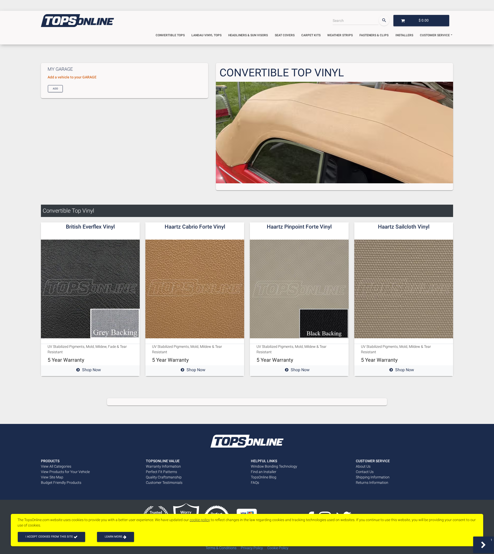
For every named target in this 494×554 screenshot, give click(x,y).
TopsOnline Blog (263, 477)
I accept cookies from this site (49, 536)
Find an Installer (263, 472)
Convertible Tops (170, 35)
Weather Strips (340, 35)
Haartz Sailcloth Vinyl (403, 227)
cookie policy (200, 520)
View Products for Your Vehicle (65, 472)
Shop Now (91, 369)
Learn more (114, 536)
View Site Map (52, 477)
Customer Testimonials (164, 482)
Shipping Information (373, 477)
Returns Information (372, 482)
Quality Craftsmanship (164, 477)
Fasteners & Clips (374, 35)
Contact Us (365, 472)
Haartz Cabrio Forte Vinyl (195, 227)
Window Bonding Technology (274, 466)
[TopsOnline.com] (77, 20)
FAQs (255, 482)
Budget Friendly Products (61, 482)
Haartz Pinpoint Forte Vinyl (299, 227)
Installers (404, 35)
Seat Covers (285, 35)
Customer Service (435, 35)
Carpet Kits (311, 35)
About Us (363, 466)
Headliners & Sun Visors (248, 35)
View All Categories (56, 466)
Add (55, 88)
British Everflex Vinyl (90, 227)
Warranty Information (163, 466)
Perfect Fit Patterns (161, 472)
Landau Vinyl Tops (206, 35)
